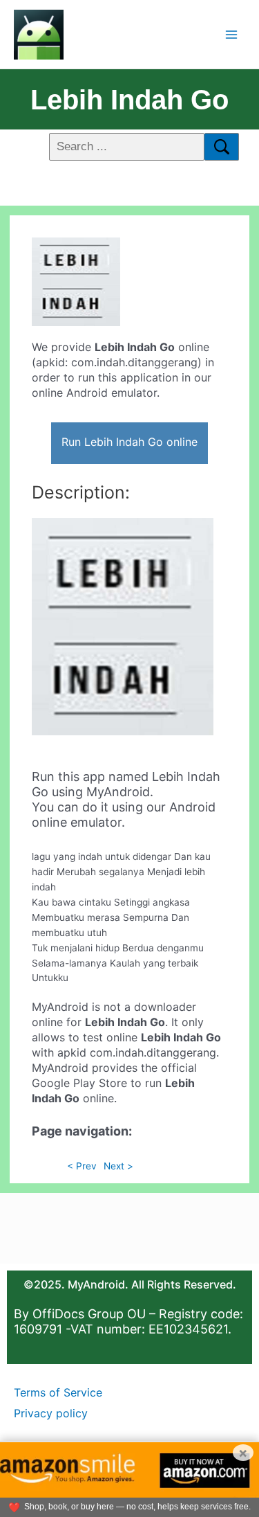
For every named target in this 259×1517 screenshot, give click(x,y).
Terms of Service (58, 1392)
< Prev (82, 1166)
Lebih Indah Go (129, 99)
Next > (118, 1166)
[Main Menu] (232, 34)
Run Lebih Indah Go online (129, 442)
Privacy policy (51, 1413)
